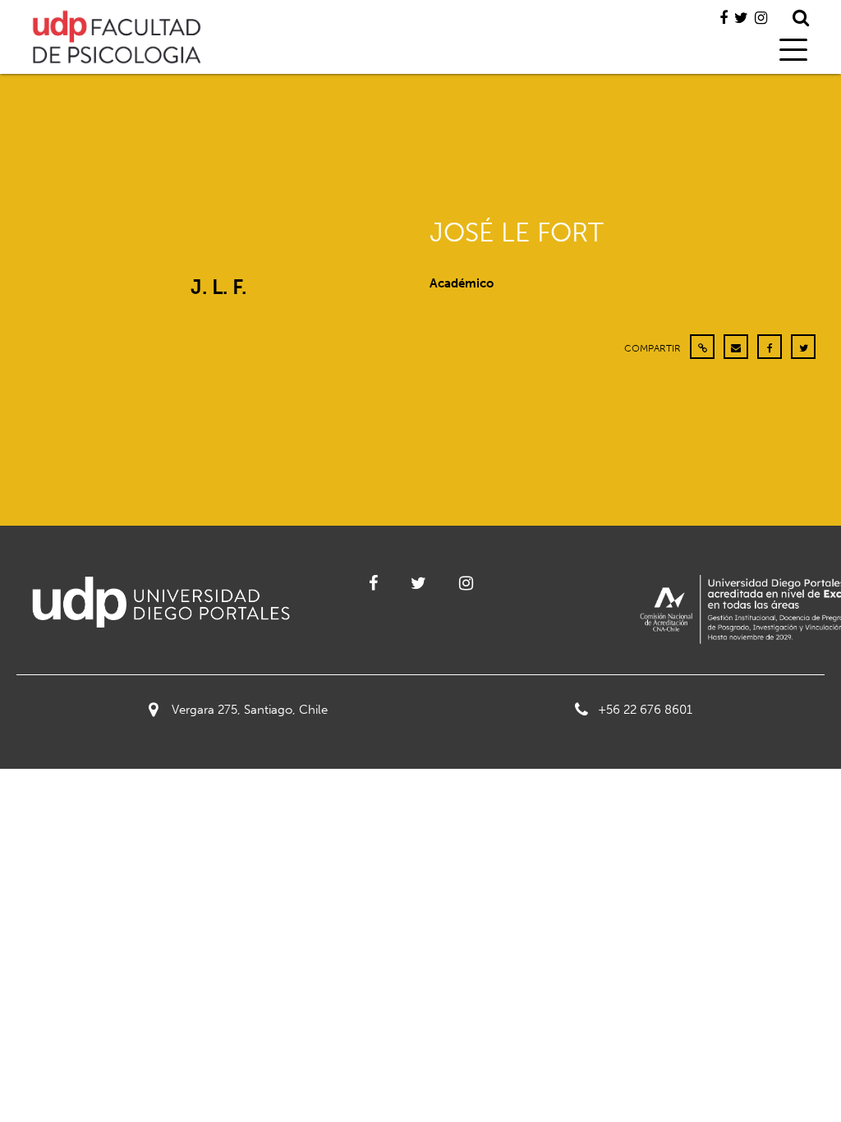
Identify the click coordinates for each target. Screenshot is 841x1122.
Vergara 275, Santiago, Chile (250, 709)
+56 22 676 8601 (645, 709)
